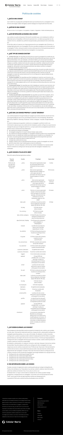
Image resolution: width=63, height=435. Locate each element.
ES (57, 5)
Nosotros (39, 413)
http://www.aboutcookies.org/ (31, 371)
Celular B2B (39, 415)
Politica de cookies (35, 430)
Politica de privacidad (28, 430)
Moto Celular (40, 417)
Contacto (39, 419)
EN (59, 5)
